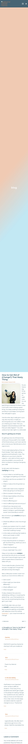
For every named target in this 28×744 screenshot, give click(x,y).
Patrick (7, 637)
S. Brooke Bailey (10, 677)
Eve (6, 657)
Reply (5, 649)
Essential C (5, 613)
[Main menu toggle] (23, 4)
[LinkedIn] (26, 3)
